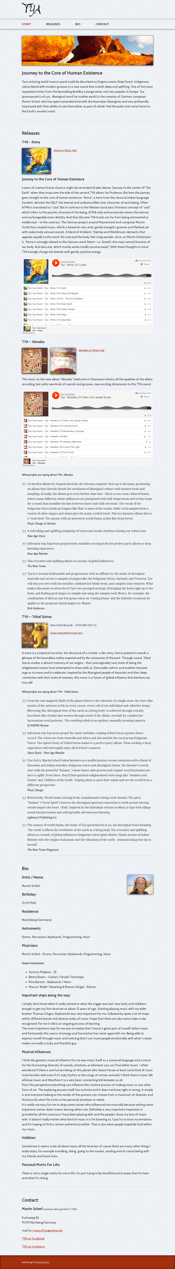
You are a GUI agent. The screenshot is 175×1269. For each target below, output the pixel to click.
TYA (31, 9)
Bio (77, 24)
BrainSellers (43, 1262)
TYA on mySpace (33, 1246)
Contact (102, 24)
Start (26, 24)
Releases (53, 24)
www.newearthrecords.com (66, 632)
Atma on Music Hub (65, 150)
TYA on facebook (33, 1238)
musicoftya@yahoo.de (48, 1230)
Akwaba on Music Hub (91, 350)
